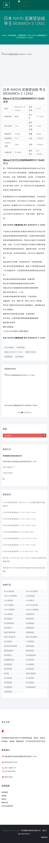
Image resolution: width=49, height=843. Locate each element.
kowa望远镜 (30, 596)
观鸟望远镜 (30, 669)
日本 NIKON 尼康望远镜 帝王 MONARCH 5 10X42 (21, 405)
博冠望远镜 (30, 619)
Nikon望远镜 (9, 347)
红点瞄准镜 (30, 664)
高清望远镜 (8, 692)
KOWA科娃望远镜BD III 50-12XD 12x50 (19, 519)
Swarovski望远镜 (32, 609)
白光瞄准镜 (30, 660)
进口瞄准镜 (30, 678)
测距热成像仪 (9, 650)
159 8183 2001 (9, 771)
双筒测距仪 (8, 628)
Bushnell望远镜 (32, 591)
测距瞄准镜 (30, 650)
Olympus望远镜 (32, 605)
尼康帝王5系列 (30, 352)
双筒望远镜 (21, 347)
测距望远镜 (30, 646)
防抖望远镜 (8, 682)
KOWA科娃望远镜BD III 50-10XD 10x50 (19, 525)
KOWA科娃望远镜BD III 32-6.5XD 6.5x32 (20, 538)
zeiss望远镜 (8, 614)
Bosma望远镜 (9, 591)
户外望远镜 (30, 641)
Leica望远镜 (8, 600)
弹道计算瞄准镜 (31, 637)
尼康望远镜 (8, 356)
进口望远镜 (8, 678)
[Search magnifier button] (44, 435)
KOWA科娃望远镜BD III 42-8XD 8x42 (18, 532)
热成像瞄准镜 (9, 660)
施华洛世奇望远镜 (10, 646)
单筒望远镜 (8, 619)
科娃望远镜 (8, 664)
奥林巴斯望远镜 (9, 632)
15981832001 (8, 473)
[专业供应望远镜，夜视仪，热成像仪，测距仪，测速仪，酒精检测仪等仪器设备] (24, 5)
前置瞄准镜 (30, 614)
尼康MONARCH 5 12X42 (13, 352)
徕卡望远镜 (8, 641)
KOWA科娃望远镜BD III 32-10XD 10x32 (19, 545)
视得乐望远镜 (31, 673)
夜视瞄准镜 (30, 628)
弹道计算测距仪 (9, 637)
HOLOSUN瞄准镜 (10, 596)
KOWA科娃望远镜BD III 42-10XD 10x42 (19, 512)
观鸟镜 (6, 673)
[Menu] (6, 5)
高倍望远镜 (19, 356)
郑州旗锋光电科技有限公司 (31, 830)
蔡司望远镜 (8, 669)
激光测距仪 (8, 655)
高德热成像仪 (31, 687)
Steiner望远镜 (9, 609)
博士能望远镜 (9, 623)
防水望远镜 (30, 682)
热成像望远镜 (31, 655)
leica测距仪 (30, 600)
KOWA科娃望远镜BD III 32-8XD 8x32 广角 (20, 551)
